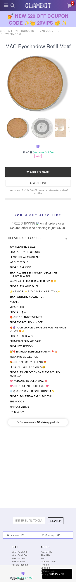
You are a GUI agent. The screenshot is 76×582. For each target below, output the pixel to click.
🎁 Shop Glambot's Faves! (26, 317)
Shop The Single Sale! (24, 286)
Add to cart (39, 172)
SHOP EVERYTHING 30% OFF (26, 322)
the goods (17, 401)
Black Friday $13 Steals (25, 257)
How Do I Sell (18, 558)
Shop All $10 (18, 312)
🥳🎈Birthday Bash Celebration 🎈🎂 (33, 351)
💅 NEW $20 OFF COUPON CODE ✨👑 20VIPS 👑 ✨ (38, 19)
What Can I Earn (20, 555)
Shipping (45, 567)
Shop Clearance (20, 267)
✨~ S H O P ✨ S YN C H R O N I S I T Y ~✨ (35, 291)
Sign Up (55, 521)
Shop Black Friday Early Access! (31, 396)
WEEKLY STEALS (19, 262)
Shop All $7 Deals (21, 336)
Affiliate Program (20, 564)
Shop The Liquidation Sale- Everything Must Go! (35, 374)
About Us (45, 555)
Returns (45, 564)
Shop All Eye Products (25, 252)
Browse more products (39, 422)
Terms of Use (47, 570)
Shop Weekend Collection (27, 296)
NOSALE (14, 301)
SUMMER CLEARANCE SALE (25, 341)
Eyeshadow (17, 412)
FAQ (43, 558)
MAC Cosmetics (19, 406)
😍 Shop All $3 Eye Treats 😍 (28, 362)
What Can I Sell (19, 552)
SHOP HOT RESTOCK (21, 346)
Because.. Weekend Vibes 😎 (27, 367)
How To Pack (18, 561)
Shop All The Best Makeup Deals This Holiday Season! (33, 274)
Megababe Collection (24, 356)
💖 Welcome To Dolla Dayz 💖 (28, 380)
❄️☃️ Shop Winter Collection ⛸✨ (32, 391)
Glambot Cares (48, 561)
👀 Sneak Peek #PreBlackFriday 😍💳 (33, 281)
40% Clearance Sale (22, 246)
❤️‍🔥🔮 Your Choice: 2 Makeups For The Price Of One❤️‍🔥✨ (38, 329)
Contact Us (46, 552)
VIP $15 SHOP (17, 307)
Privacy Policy (48, 574)
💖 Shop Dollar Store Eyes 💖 (29, 386)
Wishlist (39, 183)
